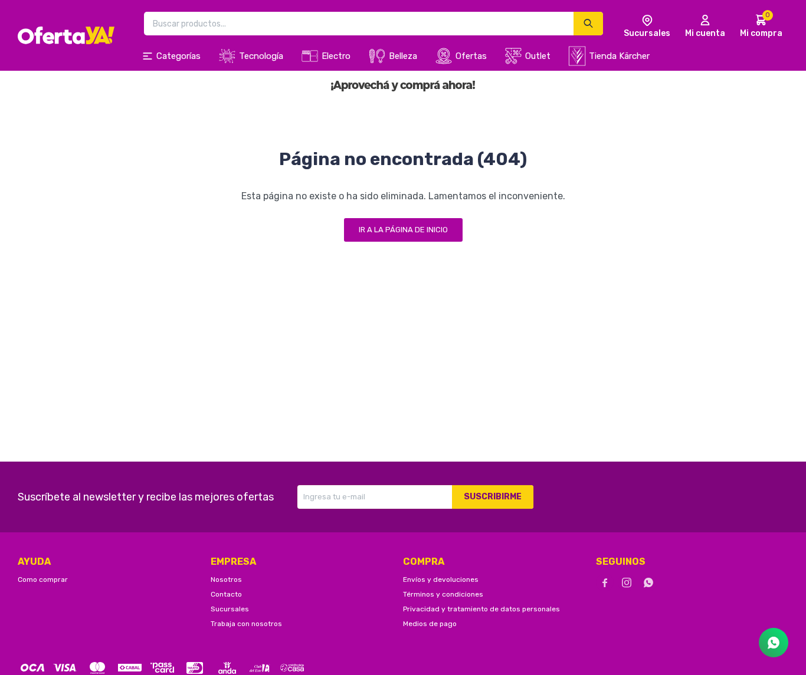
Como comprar (43, 579)
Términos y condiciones (443, 594)
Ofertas (471, 56)
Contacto (226, 594)
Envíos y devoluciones (441, 579)
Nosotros (226, 579)
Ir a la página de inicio (403, 229)
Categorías (178, 56)
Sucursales (230, 609)
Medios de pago (430, 624)
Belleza (403, 56)
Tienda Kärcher (619, 56)
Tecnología (261, 56)
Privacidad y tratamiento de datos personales (481, 609)
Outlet (538, 56)
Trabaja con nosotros (246, 624)
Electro (336, 56)
